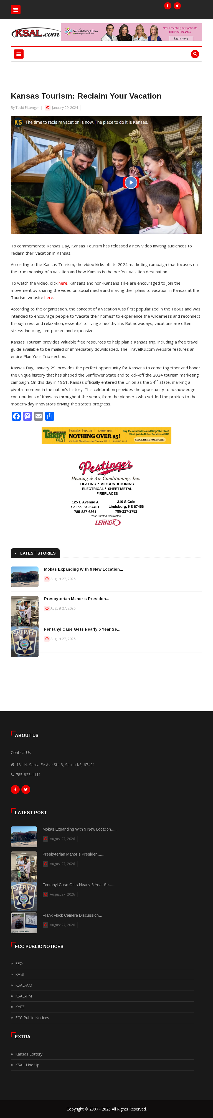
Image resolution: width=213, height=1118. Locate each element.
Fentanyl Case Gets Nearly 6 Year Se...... (79, 885)
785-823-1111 (28, 774)
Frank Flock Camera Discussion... (72, 915)
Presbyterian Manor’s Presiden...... (73, 854)
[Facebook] (167, 5)
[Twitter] (177, 5)
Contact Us (21, 752)
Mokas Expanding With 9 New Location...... (80, 829)
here (63, 283)
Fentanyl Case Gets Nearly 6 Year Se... (82, 629)
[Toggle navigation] (16, 9)
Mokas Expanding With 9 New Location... (83, 569)
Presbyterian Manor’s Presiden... (76, 598)
